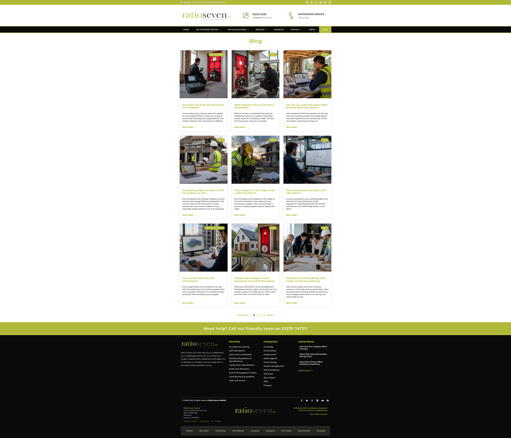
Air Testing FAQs (320, 410)
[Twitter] (311, 2)
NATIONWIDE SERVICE (311, 14)
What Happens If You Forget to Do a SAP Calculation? (254, 191)
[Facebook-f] (302, 401)
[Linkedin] (329, 2)
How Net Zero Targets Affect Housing (313, 347)
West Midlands (238, 431)
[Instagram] (316, 2)
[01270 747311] (245, 15)
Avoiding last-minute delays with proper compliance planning (305, 279)
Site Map (323, 414)
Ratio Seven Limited (192, 408)
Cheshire (189, 431)
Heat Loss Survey (306, 410)
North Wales (286, 431)
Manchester (204, 431)
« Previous (242, 315)
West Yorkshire (304, 431)
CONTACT (295, 29)
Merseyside (320, 431)
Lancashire (255, 431)
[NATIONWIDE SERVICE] (291, 15)
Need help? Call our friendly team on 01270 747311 (255, 328)
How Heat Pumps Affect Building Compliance (311, 363)
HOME (186, 29)
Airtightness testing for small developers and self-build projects (254, 279)
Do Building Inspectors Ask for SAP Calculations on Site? (203, 191)
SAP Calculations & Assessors (314, 408)
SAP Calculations (237, 29)
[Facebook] (307, 2)
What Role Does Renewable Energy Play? (313, 355)
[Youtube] (320, 2)
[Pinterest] (325, 2)
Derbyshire (270, 431)
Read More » (188, 127)
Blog (325, 29)
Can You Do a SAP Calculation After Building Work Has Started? (307, 106)
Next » (271, 315)
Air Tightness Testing (207, 29)
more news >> (305, 371)
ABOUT (312, 29)
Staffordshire (220, 431)
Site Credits (314, 414)
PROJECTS (279, 29)
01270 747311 (259, 14)
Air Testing (297, 408)
